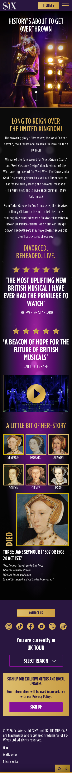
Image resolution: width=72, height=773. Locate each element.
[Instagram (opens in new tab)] (8, 626)
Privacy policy (10, 761)
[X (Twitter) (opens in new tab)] (52, 626)
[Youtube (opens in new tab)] (41, 626)
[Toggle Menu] (65, 5)
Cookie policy (10, 754)
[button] (13, 448)
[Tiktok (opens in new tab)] (19, 626)
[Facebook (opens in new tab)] (30, 626)
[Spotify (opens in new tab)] (63, 626)
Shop (5, 747)
